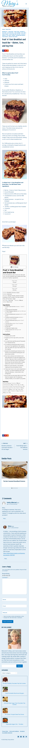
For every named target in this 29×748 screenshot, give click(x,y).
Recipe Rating (5, 573)
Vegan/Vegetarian (20, 35)
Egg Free (4, 32)
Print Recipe (15, 267)
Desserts (22, 31)
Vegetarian (5, 36)
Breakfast (4, 31)
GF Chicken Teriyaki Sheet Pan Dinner (14, 714)
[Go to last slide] (4, 474)
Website (5, 612)
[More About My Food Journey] (14, 639)
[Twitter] (26, 737)
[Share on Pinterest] (5, 51)
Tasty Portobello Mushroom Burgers (14, 693)
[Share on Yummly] (7, 51)
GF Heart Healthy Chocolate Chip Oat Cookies (14, 683)
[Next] (25, 474)
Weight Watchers (13, 36)
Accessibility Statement (7, 732)
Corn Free (10, 31)
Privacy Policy (5, 731)
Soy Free (9, 35)
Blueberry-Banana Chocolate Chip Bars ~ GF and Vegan (7, 446)
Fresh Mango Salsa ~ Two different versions (21, 446)
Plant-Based (5, 34)
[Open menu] (26, 4)
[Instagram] (21, 737)
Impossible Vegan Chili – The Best (14, 724)
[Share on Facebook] (3, 51)
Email (4, 606)
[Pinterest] (23, 737)
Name (4, 599)
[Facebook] (18, 737)
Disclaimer (22, 731)
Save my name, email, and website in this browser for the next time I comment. (14, 617)
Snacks (4, 35)
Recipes (23, 34)
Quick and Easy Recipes (14, 34)
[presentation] (14, 470)
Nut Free (23, 32)
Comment (5, 577)
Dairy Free (16, 31)
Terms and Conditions (14, 731)
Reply (4, 518)
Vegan (13, 35)
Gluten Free (10, 32)
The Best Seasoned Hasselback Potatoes (14, 481)
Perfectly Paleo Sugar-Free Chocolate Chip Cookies (14, 703)
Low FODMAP (17, 32)
